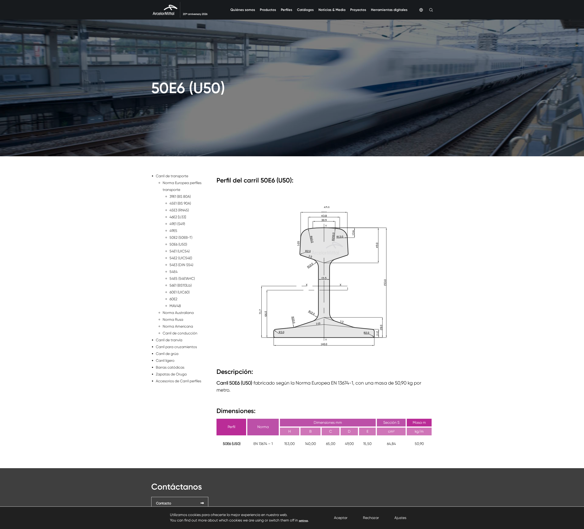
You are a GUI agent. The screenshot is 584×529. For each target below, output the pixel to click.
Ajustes (400, 518)
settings (303, 520)
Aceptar (340, 518)
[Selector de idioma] (418, 10)
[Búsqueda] (428, 10)
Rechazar (371, 518)
